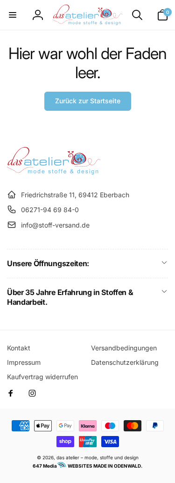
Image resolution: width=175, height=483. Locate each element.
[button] (12, 15)
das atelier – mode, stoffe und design (97, 457)
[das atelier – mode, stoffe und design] (53, 171)
